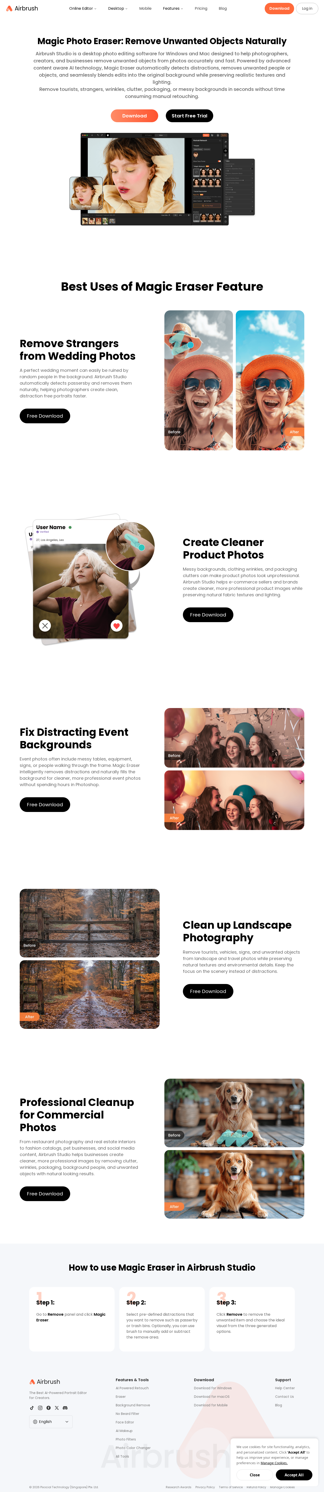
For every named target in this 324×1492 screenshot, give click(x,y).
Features (171, 8)
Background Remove (133, 1405)
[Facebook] (48, 1408)
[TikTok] (32, 1408)
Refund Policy (256, 1487)
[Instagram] (40, 1408)
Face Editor (125, 1422)
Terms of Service (231, 1487)
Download (134, 115)
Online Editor (81, 8)
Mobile (145, 8)
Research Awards (178, 1487)
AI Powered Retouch (132, 1388)
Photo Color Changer (133, 1447)
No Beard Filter (127, 1413)
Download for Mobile (211, 1405)
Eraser (121, 1396)
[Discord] (65, 1408)
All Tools (122, 1456)
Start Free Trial (189, 115)
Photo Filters (126, 1439)
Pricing (201, 8)
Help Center (285, 1388)
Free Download (45, 416)
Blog (223, 8)
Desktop (116, 8)
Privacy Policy (205, 1487)
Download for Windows (213, 1388)
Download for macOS (212, 1396)
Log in (307, 8)
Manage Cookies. (274, 1463)
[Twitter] (57, 1408)
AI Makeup (124, 1430)
